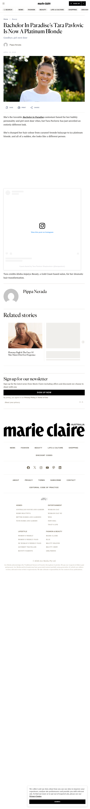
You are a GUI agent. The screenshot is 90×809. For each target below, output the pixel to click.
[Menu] (3, 3)
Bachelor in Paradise (33, 117)
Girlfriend (51, 551)
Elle (48, 539)
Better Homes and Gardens (28, 517)
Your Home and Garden (27, 521)
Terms (41, 480)
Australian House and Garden (30, 509)
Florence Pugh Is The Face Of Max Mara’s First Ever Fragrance (22, 353)
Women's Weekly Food (28, 539)
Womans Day (53, 509)
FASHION (31, 10)
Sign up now (44, 392)
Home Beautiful (23, 513)
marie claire (52, 536)
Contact (71, 480)
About (16, 480)
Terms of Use (43, 397)
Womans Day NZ (55, 513)
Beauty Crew (52, 547)
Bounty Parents (25, 551)
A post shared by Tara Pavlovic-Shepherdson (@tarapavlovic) (42, 266)
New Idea (52, 521)
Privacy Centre (35, 796)
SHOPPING (73, 10)
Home (6, 19)
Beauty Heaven (53, 543)
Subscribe (55, 480)
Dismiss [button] (57, 802)
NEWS (21, 10)
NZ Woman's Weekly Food (29, 543)
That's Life (53, 524)
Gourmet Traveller (27, 547)
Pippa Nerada (15, 45)
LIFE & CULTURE (57, 10)
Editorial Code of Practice (44, 487)
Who (50, 517)
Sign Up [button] (76, 3)
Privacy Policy (30, 397)
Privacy (29, 480)
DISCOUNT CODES (44, 455)
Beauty (43, 10)
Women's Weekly (25, 536)
